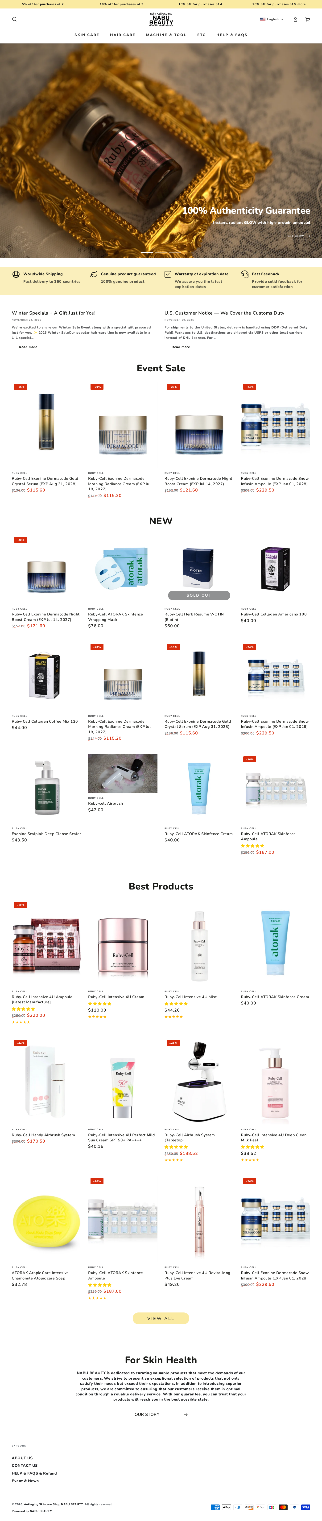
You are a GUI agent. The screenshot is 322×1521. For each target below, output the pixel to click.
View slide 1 (147, 249)
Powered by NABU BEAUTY (32, 1511)
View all (161, 1318)
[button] (14, 19)
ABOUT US (22, 1458)
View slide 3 (175, 249)
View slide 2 (161, 249)
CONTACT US (25, 1465)
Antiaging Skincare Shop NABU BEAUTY (53, 1504)
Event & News (25, 1481)
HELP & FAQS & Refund (34, 1473)
